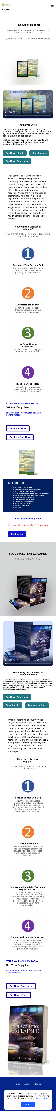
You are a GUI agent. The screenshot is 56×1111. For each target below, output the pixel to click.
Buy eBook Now (18, 428)
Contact (38, 1084)
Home (17, 1084)
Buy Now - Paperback (17, 161)
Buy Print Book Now (20, 437)
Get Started (17, 534)
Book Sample (39, 153)
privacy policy (42, 1098)
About (27, 1084)
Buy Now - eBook (14, 153)
